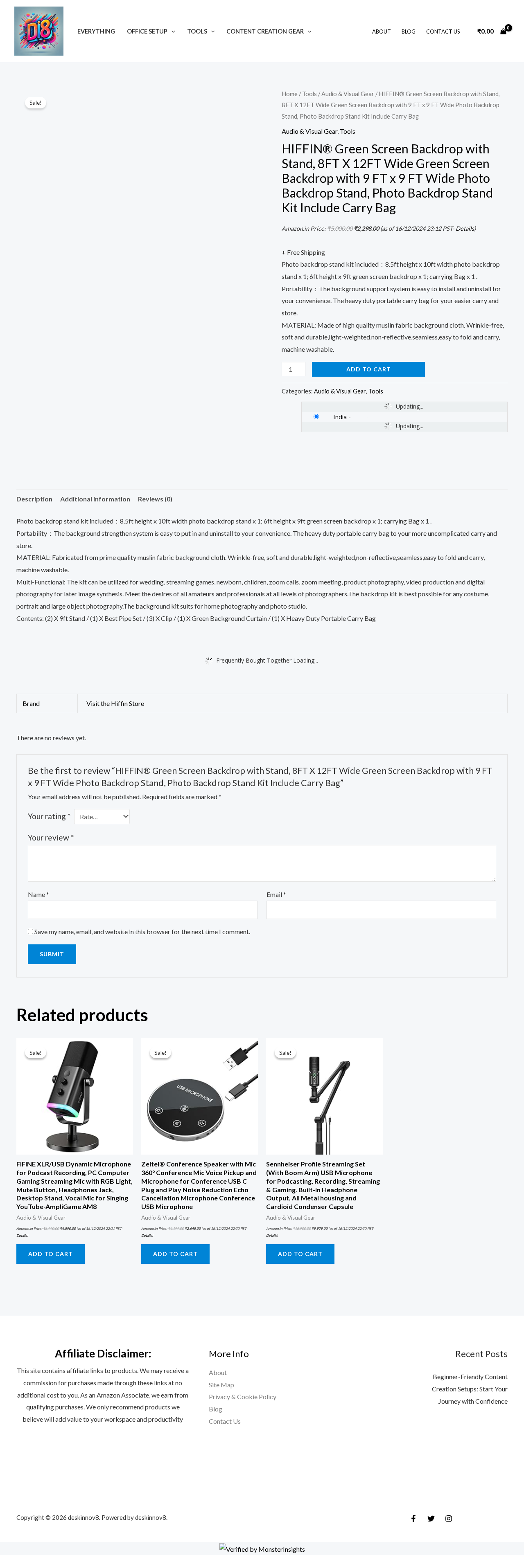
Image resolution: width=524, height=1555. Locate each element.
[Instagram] (448, 1518)
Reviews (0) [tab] (155, 499)
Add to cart (368, 369)
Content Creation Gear (265, 31)
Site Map (221, 1385)
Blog (409, 31)
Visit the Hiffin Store (115, 703)
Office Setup (147, 31)
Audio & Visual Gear (347, 93)
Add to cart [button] (50, 1253)
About (381, 31)
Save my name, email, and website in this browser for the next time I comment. (142, 931)
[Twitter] (431, 1518)
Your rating (49, 816)
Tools (197, 31)
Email (276, 894)
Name (38, 894)
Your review (51, 837)
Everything (96, 31)
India (340, 417)
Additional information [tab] (95, 499)
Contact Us (443, 31)
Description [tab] (34, 499)
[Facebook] (413, 1518)
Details (465, 228)
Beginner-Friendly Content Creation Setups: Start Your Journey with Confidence (470, 1388)
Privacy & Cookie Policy (242, 1396)
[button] (171, 31)
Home (290, 93)
